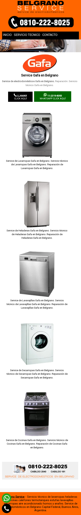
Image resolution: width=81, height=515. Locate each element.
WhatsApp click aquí (53, 97)
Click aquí (20, 97)
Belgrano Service (14, 496)
